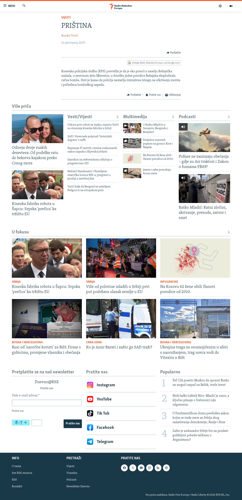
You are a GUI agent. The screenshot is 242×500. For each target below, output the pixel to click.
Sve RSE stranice (22, 473)
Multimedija (135, 117)
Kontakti (17, 486)
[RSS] (158, 467)
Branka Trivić (69, 35)
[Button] (174, 52)
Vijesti (66, 17)
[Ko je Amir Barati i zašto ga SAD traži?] (121, 318)
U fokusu (20, 232)
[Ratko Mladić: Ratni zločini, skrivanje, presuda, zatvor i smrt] (204, 188)
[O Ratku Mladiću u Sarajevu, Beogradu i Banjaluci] (132, 128)
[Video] (231, 6)
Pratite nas (73, 423)
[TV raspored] (166, 467)
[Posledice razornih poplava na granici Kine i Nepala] (132, 143)
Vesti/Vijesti (79, 117)
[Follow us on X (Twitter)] (132, 467)
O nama (16, 466)
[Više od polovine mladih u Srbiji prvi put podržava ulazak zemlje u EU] (121, 258)
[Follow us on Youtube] (141, 467)
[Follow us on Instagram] (149, 467)
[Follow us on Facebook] (124, 467)
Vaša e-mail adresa (25, 395)
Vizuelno (71, 473)
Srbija (16, 282)
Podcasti (187, 117)
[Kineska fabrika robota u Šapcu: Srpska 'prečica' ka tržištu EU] (37, 184)
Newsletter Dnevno (78, 486)
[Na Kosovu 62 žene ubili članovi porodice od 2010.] (132, 159)
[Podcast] (220, 6)
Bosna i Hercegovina (27, 342)
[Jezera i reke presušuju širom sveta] (132, 173)
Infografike (169, 282)
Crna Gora (94, 342)
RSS (14, 479)
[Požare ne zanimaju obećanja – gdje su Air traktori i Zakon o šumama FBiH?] (204, 137)
